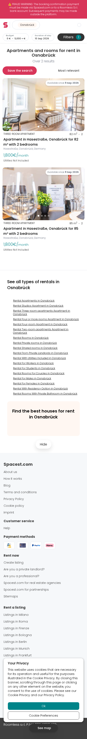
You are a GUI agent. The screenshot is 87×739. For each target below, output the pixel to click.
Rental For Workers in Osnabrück (33, 363)
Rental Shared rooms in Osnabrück (35, 348)
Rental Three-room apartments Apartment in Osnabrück (41, 312)
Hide (43, 444)
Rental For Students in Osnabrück (34, 368)
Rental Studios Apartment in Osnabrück (38, 305)
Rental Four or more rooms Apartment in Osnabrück (46, 319)
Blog (7, 485)
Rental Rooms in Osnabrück (31, 338)
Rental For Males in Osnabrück (32, 378)
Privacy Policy (54, 695)
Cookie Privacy (44, 678)
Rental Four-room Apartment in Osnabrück (40, 324)
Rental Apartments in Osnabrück (33, 300)
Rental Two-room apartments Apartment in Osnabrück (40, 331)
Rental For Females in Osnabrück (33, 383)
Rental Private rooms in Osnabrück (35, 343)
